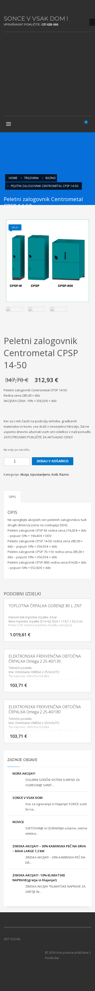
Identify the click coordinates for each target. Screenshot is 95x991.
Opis (12, 497)
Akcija (24, 474)
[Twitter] (14, 7)
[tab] (12, 497)
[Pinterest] (22, 7)
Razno (64, 474)
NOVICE (18, 822)
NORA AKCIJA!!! (23, 773)
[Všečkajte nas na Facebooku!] (24, 939)
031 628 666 (49, 24)
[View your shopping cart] (88, 124)
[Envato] (29, 7)
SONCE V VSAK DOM (27, 797)
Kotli (55, 474)
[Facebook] (7, 7)
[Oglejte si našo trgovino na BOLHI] (31, 939)
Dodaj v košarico (52, 461)
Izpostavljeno (40, 474)
